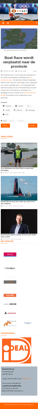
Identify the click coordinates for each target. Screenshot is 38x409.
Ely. (20, 85)
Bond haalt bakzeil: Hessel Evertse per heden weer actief (18, 236)
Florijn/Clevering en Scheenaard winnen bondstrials (33, 125)
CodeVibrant (19, 407)
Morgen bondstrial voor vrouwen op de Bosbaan (6, 125)
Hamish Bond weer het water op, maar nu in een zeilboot (18, 202)
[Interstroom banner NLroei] (10, 323)
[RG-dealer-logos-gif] (10, 295)
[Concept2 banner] (28, 323)
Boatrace (11, 121)
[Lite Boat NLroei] (10, 268)
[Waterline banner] (10, 304)
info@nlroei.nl (26, 378)
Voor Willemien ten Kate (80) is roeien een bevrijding (17, 169)
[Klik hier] (10, 281)
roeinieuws (21, 121)
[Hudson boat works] (10, 312)
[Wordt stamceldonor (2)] (10, 254)
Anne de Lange (21, 71)
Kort (35, 71)
